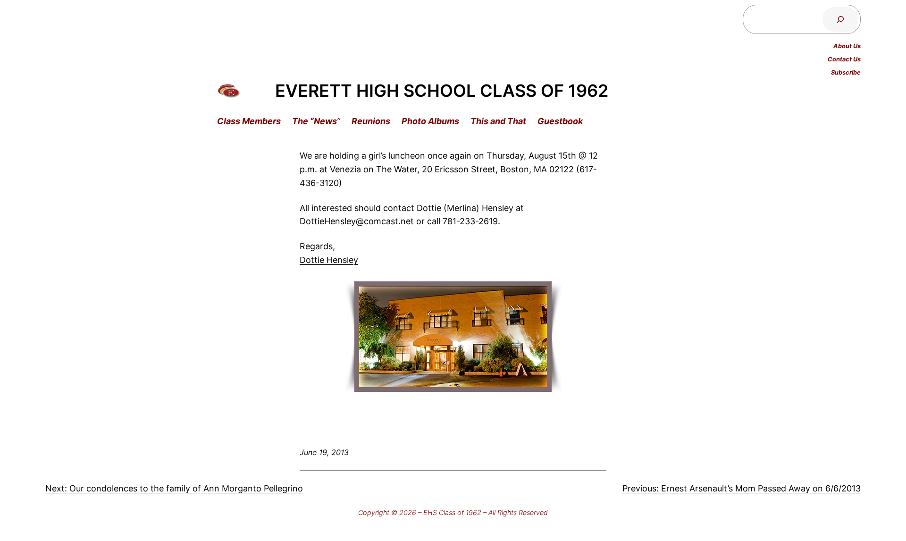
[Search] (840, 19)
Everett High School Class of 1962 (441, 90)
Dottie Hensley (329, 260)
